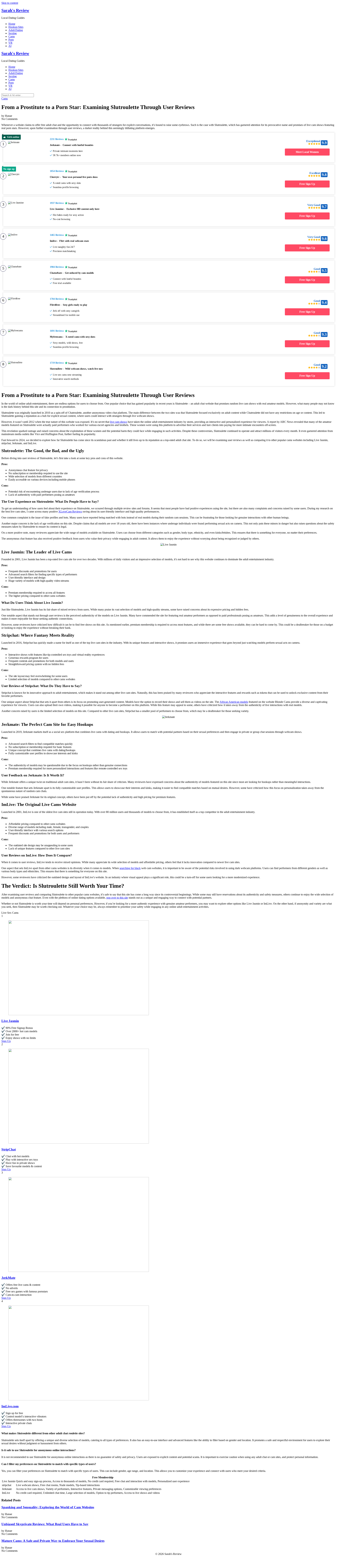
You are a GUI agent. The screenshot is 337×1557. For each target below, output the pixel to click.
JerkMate (8, 1278)
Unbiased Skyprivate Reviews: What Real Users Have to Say (44, 1524)
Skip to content (9, 2)
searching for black (130, 868)
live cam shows (118, 421)
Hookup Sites (15, 26)
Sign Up (6, 1041)
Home (11, 23)
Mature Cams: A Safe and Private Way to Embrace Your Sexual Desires (52, 1541)
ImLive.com (10, 1406)
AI (9, 45)
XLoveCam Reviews (70, 511)
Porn (11, 39)
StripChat (8, 1149)
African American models (234, 701)
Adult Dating (15, 30)
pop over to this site (117, 897)
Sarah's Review (15, 10)
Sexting (12, 33)
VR (10, 42)
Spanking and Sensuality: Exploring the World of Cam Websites (47, 1507)
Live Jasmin (10, 1021)
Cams (11, 36)
